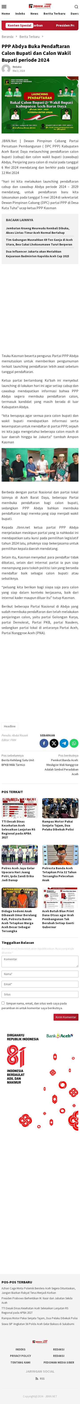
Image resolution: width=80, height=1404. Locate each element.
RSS (42, 1379)
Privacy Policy (20, 1356)
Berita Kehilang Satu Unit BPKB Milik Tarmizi (18, 760)
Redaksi (58, 1349)
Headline (10, 726)
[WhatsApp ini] (74, 743)
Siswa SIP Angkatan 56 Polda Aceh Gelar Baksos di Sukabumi (38, 1324)
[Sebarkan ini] (44, 743)
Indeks (21, 1349)
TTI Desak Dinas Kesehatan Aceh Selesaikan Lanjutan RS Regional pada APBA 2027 (18, 829)
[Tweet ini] (54, 743)
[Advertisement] (40, 309)
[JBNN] (40, 6)
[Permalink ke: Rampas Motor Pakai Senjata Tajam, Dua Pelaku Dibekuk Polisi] (60, 808)
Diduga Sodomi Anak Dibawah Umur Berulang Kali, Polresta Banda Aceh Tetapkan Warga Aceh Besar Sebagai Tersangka (19, 921)
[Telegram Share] (64, 743)
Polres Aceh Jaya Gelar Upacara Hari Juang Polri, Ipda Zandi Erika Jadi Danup (18, 874)
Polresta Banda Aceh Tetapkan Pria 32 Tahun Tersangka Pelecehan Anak (59, 874)
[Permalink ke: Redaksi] (6, 69)
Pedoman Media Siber (59, 1362)
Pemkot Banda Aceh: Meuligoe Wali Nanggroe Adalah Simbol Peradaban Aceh (61, 764)
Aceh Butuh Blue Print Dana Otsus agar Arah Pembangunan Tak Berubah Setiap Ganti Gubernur (58, 919)
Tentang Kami (20, 1362)
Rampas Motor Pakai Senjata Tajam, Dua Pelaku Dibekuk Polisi (58, 825)
